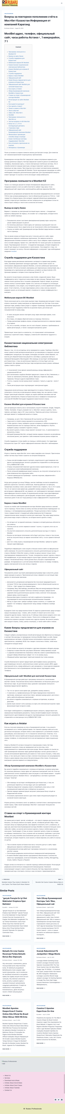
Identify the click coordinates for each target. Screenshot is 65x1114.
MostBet (11, 115)
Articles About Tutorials (12, 1088)
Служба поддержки (15, 73)
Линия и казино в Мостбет (17, 108)
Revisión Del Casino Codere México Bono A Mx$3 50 (49, 882)
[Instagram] (61, 1099)
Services (7, 1078)
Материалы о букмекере (17, 147)
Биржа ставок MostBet (16, 76)
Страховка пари (14, 128)
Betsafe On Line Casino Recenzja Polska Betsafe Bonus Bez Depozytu (14, 954)
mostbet (13, 251)
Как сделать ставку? (15, 106)
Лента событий (14, 110)
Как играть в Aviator (15, 89)
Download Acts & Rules (12, 1080)
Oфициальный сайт (15, 78)
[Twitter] (58, 1099)
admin (5, 907)
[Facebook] (55, 1099)
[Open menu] (61, 3)
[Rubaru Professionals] (10, 3)
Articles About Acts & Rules (13, 1083)
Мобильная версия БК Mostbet (19, 62)
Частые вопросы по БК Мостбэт (19, 121)
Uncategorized (8, 13)
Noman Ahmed (10, 28)
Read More (7, 936)
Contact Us (8, 1090)
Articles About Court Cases (13, 1085)
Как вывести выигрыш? (16, 104)
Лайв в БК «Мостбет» (16, 113)
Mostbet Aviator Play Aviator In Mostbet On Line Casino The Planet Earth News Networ (16, 882)
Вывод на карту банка (16, 56)
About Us (8, 1075)
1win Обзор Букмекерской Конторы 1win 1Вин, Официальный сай (49, 901)
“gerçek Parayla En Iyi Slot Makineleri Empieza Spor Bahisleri (15, 901)
